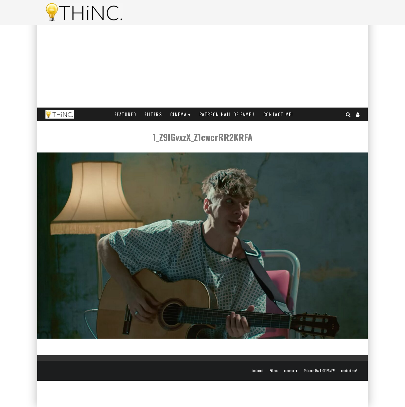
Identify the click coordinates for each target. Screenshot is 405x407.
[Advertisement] (202, 66)
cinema (178, 114)
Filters (153, 114)
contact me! (278, 114)
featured (125, 114)
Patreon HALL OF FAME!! (227, 114)
